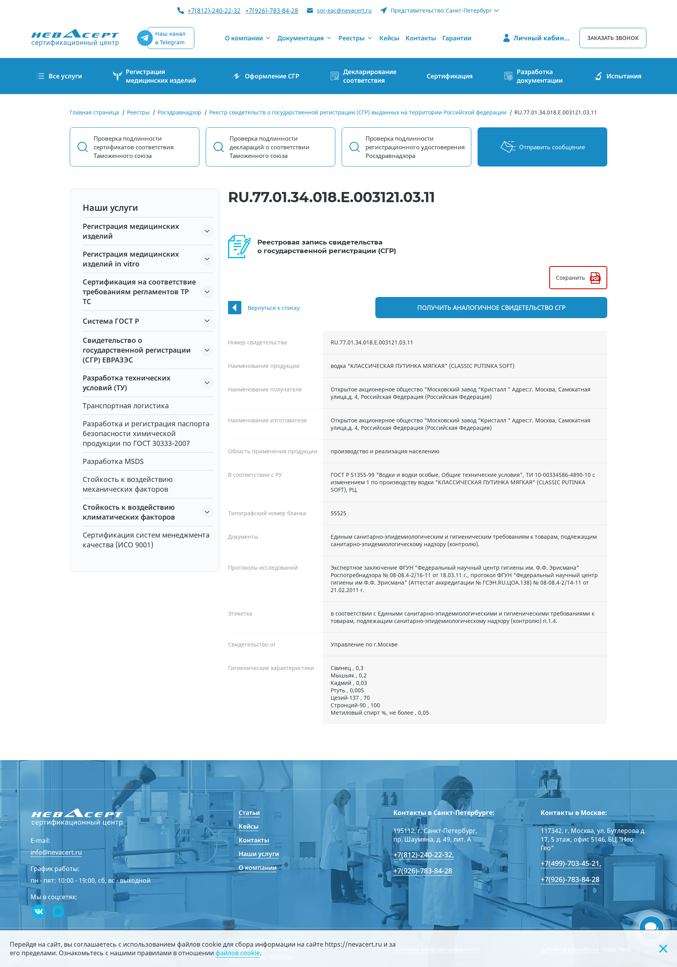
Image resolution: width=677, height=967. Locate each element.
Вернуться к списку (274, 307)
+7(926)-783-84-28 (271, 10)
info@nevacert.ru (56, 852)
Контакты (254, 840)
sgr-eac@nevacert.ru (344, 10)
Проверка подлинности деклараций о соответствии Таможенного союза (270, 146)
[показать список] (207, 231)
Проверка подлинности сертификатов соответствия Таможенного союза (134, 146)
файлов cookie (237, 953)
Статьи (249, 812)
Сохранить (570, 277)
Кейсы (249, 826)
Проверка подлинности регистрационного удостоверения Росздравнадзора (415, 146)
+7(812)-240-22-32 (214, 10)
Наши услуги (259, 853)
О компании (258, 867)
